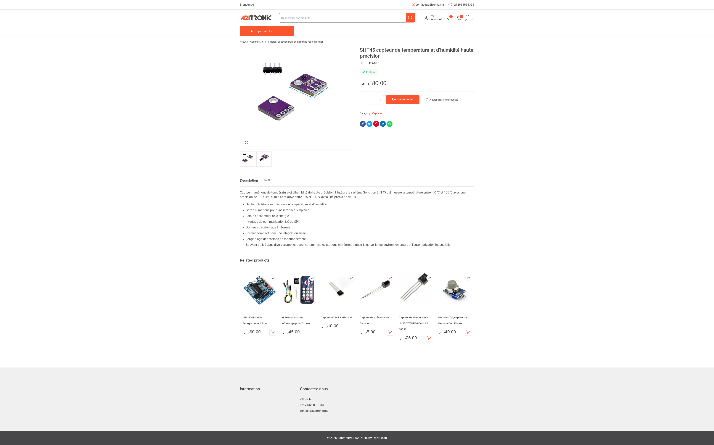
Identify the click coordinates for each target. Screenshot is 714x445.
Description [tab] (249, 180)
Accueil (244, 42)
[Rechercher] (410, 17)
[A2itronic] (256, 17)
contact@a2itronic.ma (430, 4)
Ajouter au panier (272, 332)
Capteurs (255, 42)
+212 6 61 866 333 (312, 405)
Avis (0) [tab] (269, 180)
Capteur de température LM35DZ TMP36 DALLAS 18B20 (413, 323)
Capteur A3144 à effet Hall (336, 317)
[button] (246, 142)
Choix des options (429, 338)
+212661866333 (463, 4)
